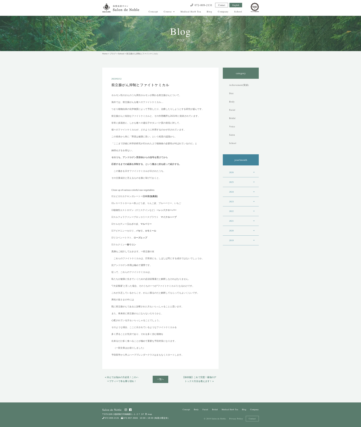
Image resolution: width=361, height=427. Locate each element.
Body (232, 101)
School (238, 11)
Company (223, 11)
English (235, 5)
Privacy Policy (236, 418)
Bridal (232, 118)
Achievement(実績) (239, 84)
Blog (209, 11)
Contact (221, 5)
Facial (232, 109)
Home (105, 54)
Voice (232, 126)
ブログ (113, 54)
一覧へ (160, 379)
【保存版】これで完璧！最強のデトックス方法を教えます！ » (199, 379)
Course (168, 11)
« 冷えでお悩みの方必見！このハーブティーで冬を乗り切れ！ (121, 379)
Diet (231, 93)
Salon (232, 134)
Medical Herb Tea (190, 11)
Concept (153, 11)
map (150, 414)
